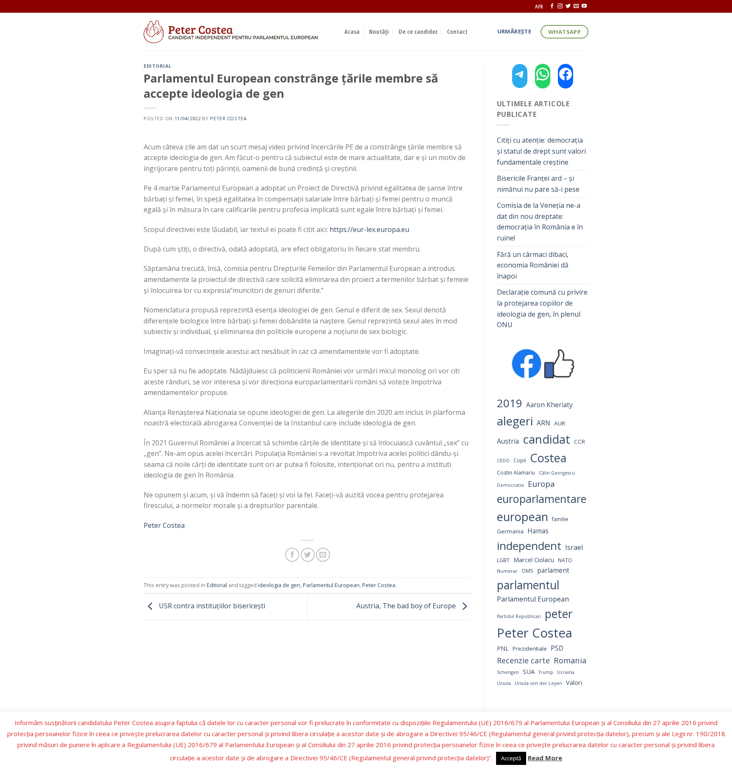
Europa (541, 483)
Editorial (158, 66)
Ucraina (565, 672)
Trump (545, 672)
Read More (545, 757)
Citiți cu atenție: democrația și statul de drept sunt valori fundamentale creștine (541, 150)
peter (559, 613)
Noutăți (379, 32)
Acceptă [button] (511, 758)
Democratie (510, 485)
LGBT (503, 560)
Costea (548, 458)
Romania (570, 660)
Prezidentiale (530, 648)
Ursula (504, 683)
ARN (543, 423)
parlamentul (528, 585)
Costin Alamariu (516, 472)
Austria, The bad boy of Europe (407, 605)
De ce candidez (418, 32)
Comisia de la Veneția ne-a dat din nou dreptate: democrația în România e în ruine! (540, 222)
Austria (508, 441)
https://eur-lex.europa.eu (369, 229)
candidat (546, 439)
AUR (559, 423)
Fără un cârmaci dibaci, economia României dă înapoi (532, 265)
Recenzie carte (523, 660)
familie (560, 519)
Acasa (352, 32)
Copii (519, 460)
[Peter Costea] (238, 31)
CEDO (503, 461)
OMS (527, 570)
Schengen (508, 672)
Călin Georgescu (557, 473)
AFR (539, 6)
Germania (510, 531)
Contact (457, 32)
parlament (553, 570)
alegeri (515, 421)
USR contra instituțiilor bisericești (211, 605)
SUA (529, 671)
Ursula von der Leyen (538, 683)
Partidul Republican (519, 616)
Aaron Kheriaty (549, 404)
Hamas (538, 531)
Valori (574, 682)
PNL (503, 648)
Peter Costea (228, 118)
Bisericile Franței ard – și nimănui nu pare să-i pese (538, 184)
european (522, 516)
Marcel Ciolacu (533, 559)
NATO (565, 560)
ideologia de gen (279, 585)
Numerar (507, 571)
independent (529, 545)
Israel (574, 547)
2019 (509, 403)
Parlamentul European (331, 585)
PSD (557, 648)
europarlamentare (541, 498)
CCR (579, 441)
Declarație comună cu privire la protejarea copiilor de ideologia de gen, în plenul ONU (542, 308)
